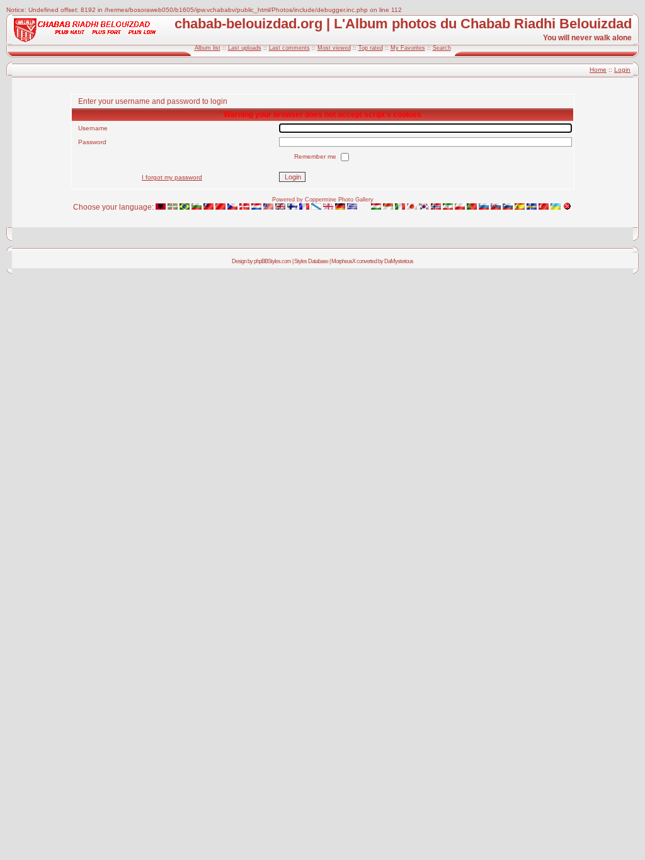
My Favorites (408, 48)
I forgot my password (172, 177)
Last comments (289, 48)
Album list (207, 48)
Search (442, 48)
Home (598, 69)
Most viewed (334, 48)
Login (622, 69)
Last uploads (244, 48)
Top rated (370, 48)
